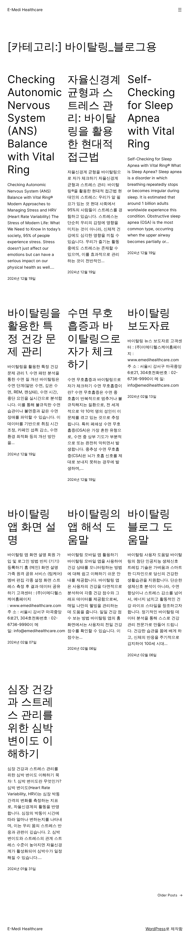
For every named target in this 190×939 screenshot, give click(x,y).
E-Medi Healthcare (25, 9)
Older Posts (170, 895)
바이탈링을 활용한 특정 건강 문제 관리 (34, 332)
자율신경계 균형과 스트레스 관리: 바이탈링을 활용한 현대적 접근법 (94, 118)
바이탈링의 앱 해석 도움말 (94, 526)
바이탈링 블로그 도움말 (150, 526)
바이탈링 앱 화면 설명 (31, 526)
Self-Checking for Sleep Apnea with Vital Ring (151, 111)
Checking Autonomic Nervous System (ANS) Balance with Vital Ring (34, 124)
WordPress (156, 928)
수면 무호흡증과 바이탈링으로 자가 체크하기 (94, 338)
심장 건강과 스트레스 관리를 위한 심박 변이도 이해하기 (30, 721)
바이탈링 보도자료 (148, 319)
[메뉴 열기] (180, 9)
